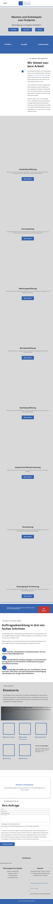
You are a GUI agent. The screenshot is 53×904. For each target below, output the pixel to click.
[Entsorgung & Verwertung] (27, 541)
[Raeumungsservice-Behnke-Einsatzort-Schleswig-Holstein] (41, 724)
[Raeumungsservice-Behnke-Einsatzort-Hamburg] (8, 724)
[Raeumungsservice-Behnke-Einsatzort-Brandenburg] (8, 745)
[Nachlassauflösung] (27, 362)
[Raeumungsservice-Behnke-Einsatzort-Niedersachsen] (25, 745)
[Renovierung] (27, 481)
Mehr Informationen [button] (6, 715)
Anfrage (42, 751)
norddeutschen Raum (39, 75)
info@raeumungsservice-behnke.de (39, 883)
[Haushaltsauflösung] (27, 123)
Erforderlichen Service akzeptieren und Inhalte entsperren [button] (15, 719)
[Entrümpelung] (27, 183)
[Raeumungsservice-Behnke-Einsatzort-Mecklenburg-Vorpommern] (25, 724)
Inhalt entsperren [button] (5, 717)
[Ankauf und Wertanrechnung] (27, 421)
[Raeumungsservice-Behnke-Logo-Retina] (26, 848)
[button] (23, 71)
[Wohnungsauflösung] (27, 243)
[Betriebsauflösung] (27, 302)
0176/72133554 (26, 4)
